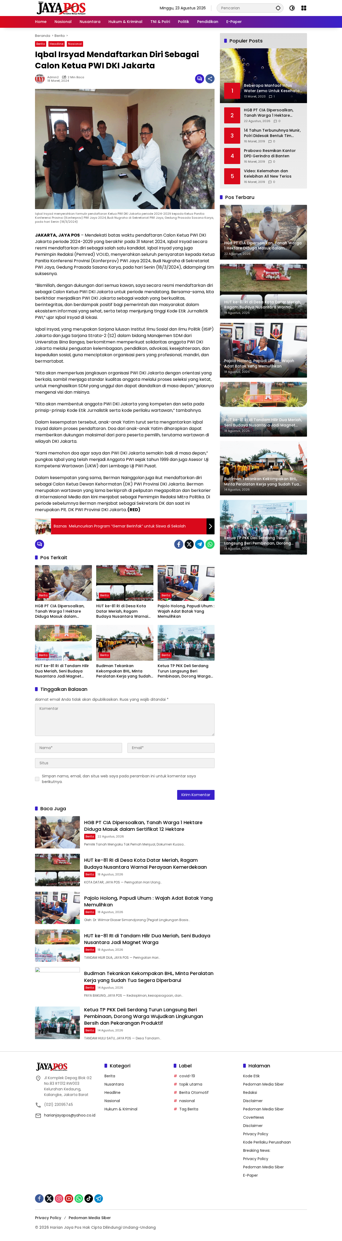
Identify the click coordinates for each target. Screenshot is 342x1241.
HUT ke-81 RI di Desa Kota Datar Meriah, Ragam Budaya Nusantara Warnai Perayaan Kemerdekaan (122, 611)
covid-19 (187, 1076)
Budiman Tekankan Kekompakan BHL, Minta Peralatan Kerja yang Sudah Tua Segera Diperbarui (123, 671)
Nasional (75, 44)
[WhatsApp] (210, 544)
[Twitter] (189, 544)
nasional (187, 1100)
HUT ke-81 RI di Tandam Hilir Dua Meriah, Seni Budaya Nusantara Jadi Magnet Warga (62, 671)
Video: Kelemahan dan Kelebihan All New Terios (268, 174)
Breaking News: (256, 1150)
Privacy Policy (255, 1134)
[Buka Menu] (304, 8)
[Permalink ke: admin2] (41, 79)
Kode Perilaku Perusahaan (267, 1142)
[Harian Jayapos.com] (61, 7)
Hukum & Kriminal (120, 1109)
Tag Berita (188, 1109)
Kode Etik (251, 1076)
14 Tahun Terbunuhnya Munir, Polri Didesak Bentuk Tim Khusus (272, 133)
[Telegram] (199, 544)
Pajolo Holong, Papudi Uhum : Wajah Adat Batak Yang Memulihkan (186, 611)
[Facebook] (178, 544)
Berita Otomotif (194, 1092)
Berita (40, 44)
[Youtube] (69, 1198)
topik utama (190, 1084)
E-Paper (250, 1175)
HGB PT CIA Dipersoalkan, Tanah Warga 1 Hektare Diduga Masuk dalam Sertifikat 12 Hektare (59, 611)
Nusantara (114, 1084)
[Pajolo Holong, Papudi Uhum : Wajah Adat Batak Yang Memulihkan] (186, 583)
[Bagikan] (210, 78)
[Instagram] (59, 1198)
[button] (278, 7)
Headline (56, 44)
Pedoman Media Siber (263, 1084)
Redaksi (250, 1092)
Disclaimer (253, 1100)
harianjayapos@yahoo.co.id (69, 1115)
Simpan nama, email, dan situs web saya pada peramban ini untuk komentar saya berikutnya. (119, 778)
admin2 (53, 77)
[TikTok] (88, 1198)
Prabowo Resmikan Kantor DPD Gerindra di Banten (270, 153)
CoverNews (253, 1117)
